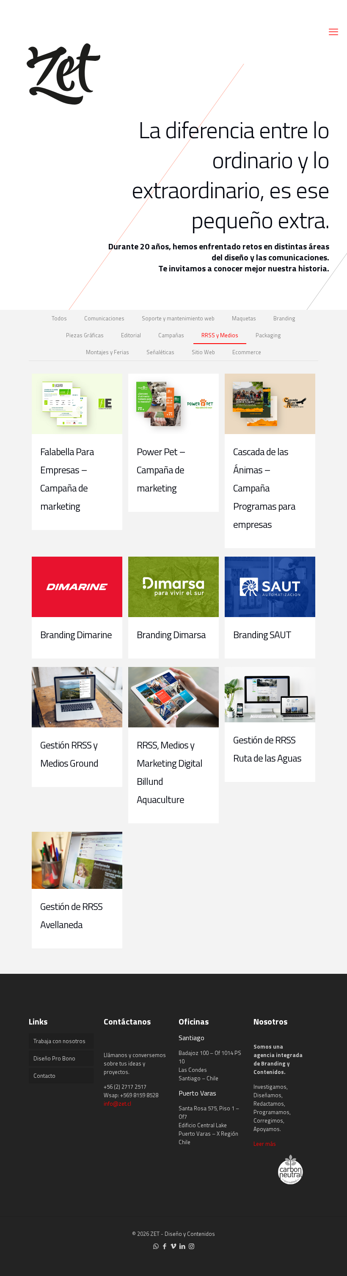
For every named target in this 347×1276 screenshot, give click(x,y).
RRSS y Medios (219, 335)
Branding (284, 318)
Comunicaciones (104, 318)
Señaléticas (160, 352)
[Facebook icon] (165, 1246)
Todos (59, 318)
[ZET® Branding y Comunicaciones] (63, 71)
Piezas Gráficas (85, 335)
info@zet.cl (117, 1103)
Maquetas (244, 318)
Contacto (44, 1075)
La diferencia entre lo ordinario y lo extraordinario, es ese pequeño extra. (230, 174)
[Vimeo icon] (174, 1246)
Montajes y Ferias (107, 352)
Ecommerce (246, 352)
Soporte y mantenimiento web (178, 318)
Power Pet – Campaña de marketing (161, 469)
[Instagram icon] (191, 1246)
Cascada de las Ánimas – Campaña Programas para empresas (264, 488)
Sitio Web (203, 352)
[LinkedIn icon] (182, 1246)
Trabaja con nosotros (59, 1041)
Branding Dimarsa (171, 634)
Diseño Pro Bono (54, 1058)
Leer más (264, 1143)
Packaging (268, 335)
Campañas (171, 335)
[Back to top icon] (306, 1259)
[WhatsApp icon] (156, 1246)
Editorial (131, 335)
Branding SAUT (262, 634)
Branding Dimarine (76, 634)
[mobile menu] (333, 32)
